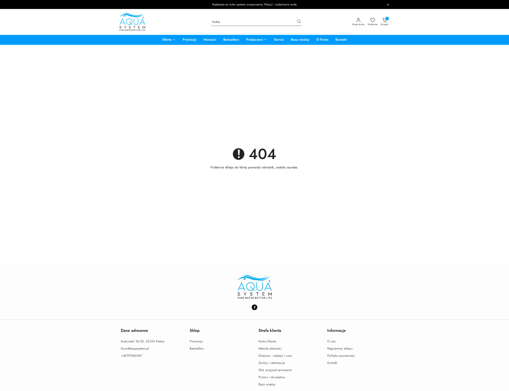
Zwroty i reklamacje (271, 363)
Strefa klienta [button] (269, 330)
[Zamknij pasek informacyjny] (388, 4)
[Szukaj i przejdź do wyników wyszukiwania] (299, 22)
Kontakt (332, 363)
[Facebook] (254, 307)
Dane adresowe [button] (134, 330)
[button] (169, 40)
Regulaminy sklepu (340, 348)
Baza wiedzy (266, 384)
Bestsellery (197, 348)
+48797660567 (131, 355)
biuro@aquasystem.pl (135, 348)
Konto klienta (267, 341)
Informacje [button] (336, 330)
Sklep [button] (195, 330)
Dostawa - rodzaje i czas (275, 355)
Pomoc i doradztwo (271, 377)
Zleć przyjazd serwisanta (275, 370)
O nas (331, 341)
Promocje (196, 341)
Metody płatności (270, 348)
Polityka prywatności (341, 355)
